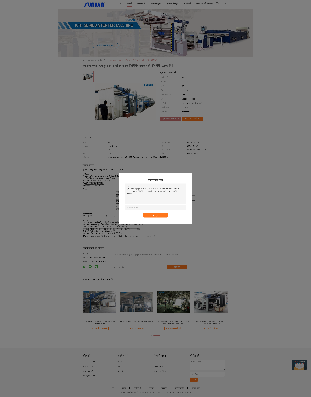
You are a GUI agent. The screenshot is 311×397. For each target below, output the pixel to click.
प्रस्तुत (155, 215)
